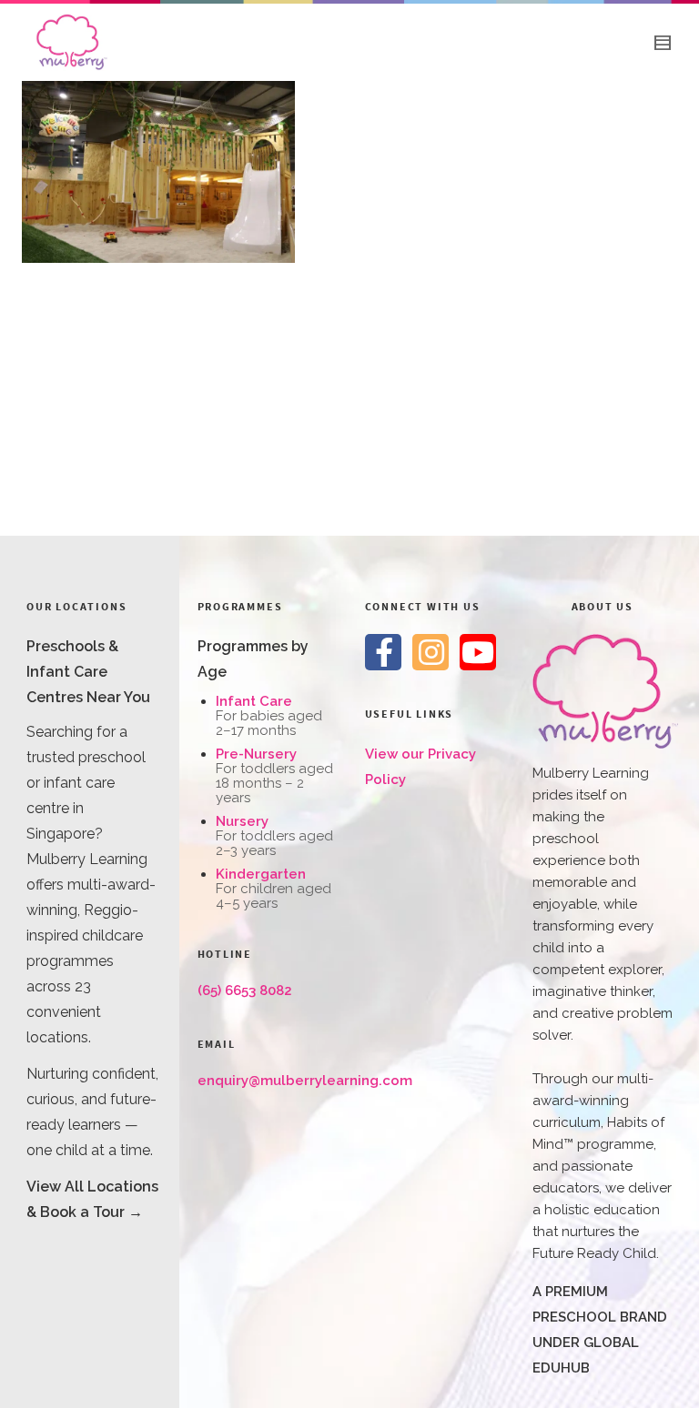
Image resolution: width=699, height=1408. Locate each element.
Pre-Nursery (256, 754)
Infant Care (254, 701)
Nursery (242, 821)
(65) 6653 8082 (245, 990)
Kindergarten (261, 874)
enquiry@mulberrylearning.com (305, 1080)
